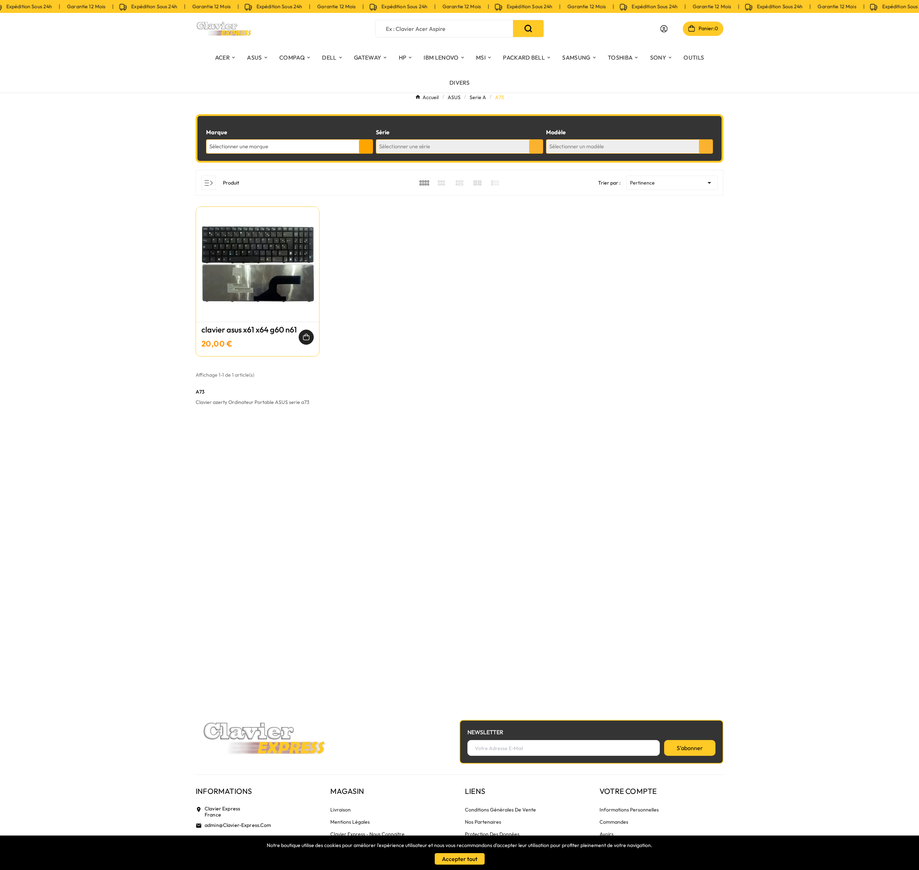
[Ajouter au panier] (306, 337)
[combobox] (289, 146)
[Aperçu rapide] (257, 271)
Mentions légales (350, 822)
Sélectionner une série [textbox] (404, 146)
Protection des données (492, 834)
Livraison (340, 809)
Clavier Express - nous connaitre (367, 834)
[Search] (528, 28)
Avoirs (607, 834)
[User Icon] (664, 29)
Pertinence (672, 182)
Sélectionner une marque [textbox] (238, 146)
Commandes (614, 822)
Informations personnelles (629, 809)
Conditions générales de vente (500, 809)
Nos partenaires (483, 822)
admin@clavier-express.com (238, 825)
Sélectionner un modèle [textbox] (576, 146)
